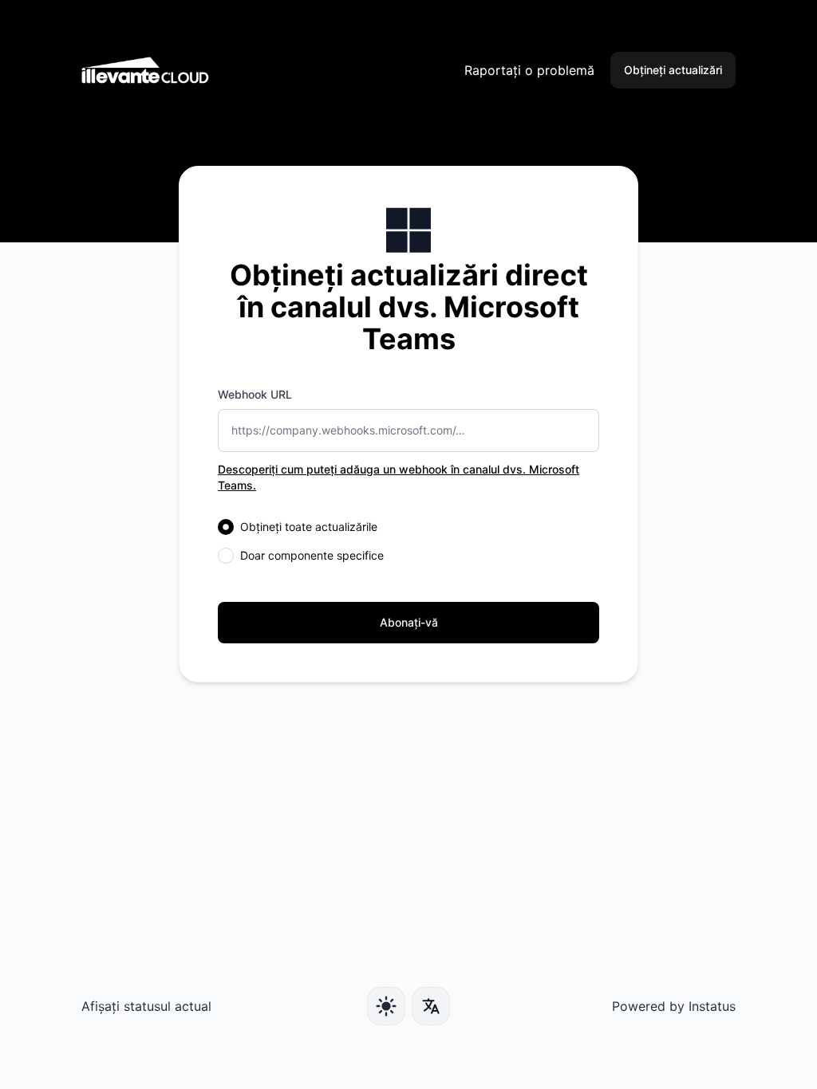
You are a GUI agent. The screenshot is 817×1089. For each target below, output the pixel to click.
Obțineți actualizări (673, 70)
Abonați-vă (409, 622)
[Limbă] (431, 1006)
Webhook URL (255, 394)
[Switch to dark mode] (386, 1006)
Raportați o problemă (529, 70)
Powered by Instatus (674, 1006)
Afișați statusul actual (146, 1006)
